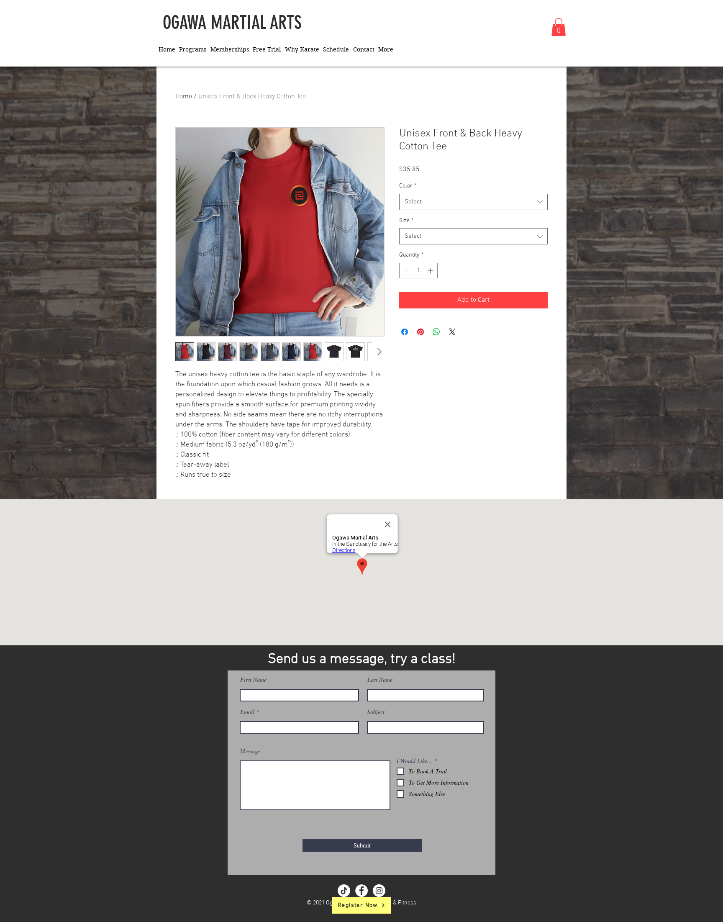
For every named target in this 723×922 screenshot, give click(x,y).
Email (247, 712)
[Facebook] (361, 890)
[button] (558, 27)
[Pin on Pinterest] (420, 332)
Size (406, 220)
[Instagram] (379, 890)
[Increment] (431, 270)
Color (407, 186)
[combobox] (473, 202)
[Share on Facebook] (405, 332)
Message (250, 751)
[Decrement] (405, 270)
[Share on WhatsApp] (436, 332)
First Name (253, 680)
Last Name (379, 680)
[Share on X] (452, 332)
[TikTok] (344, 890)
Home (183, 96)
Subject (376, 712)
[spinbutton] (418, 270)
